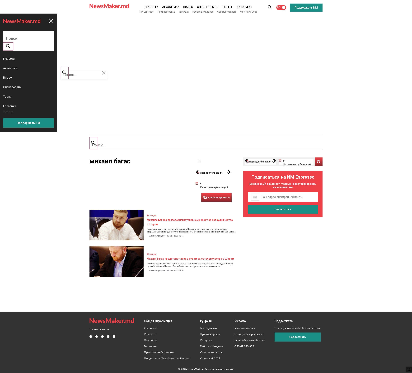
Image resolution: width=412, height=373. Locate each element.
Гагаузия (184, 11)
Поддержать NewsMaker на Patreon (167, 358)
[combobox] (206, 145)
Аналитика (170, 7)
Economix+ (244, 7)
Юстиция (151, 215)
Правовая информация (159, 352)
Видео (188, 7)
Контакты (150, 340)
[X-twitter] (96, 336)
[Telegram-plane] (114, 336)
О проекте (150, 328)
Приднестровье (166, 11)
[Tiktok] (108, 336)
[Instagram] (102, 336)
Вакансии (150, 346)
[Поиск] (93, 143)
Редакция (150, 334)
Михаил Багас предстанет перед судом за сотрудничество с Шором (190, 258)
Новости (151, 7)
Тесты (227, 7)
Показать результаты (319, 161)
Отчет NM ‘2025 (248, 11)
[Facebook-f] (90, 336)
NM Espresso (147, 11)
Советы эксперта (226, 11)
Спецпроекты (207, 7)
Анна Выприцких (157, 236)
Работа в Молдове (202, 11)
